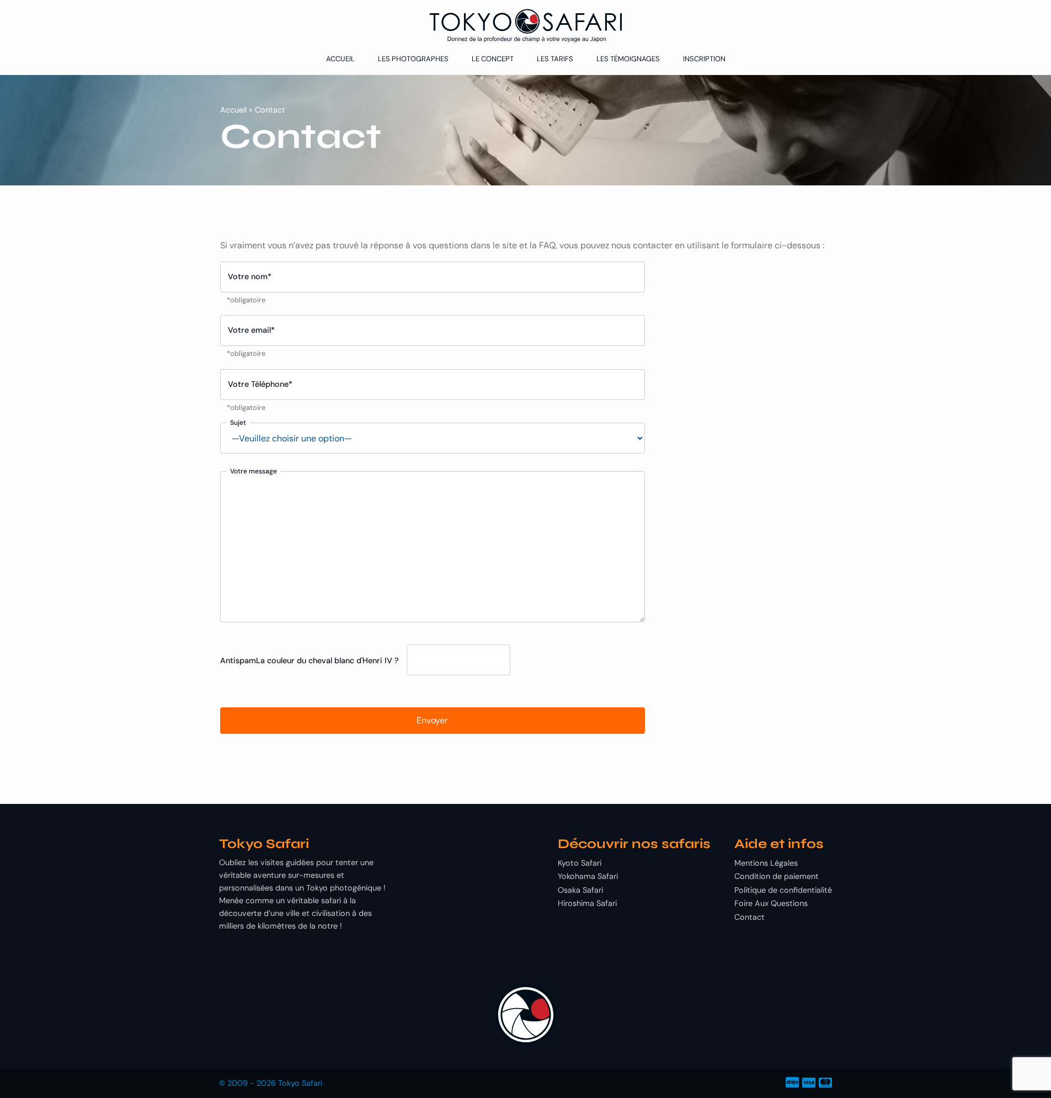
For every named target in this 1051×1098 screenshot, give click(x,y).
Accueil (340, 58)
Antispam (238, 660)
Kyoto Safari (579, 863)
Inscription (704, 58)
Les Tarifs (555, 58)
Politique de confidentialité (783, 890)
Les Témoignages (628, 58)
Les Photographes (413, 58)
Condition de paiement (776, 876)
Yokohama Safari (588, 876)
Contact (749, 917)
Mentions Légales (766, 863)
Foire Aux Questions (771, 903)
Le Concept (493, 58)
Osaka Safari (580, 890)
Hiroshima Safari (587, 903)
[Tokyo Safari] (525, 25)
